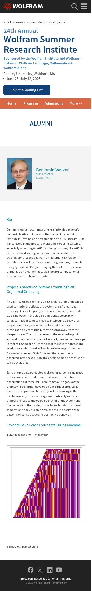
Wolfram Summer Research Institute (40, 40)
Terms (47, 582)
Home (12, 103)
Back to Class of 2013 (23, 547)
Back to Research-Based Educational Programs (35, 22)
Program (30, 103)
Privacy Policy (59, 582)
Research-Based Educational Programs (46, 578)
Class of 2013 (43, 178)
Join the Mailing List (27, 90)
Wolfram (37, 582)
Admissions (54, 103)
